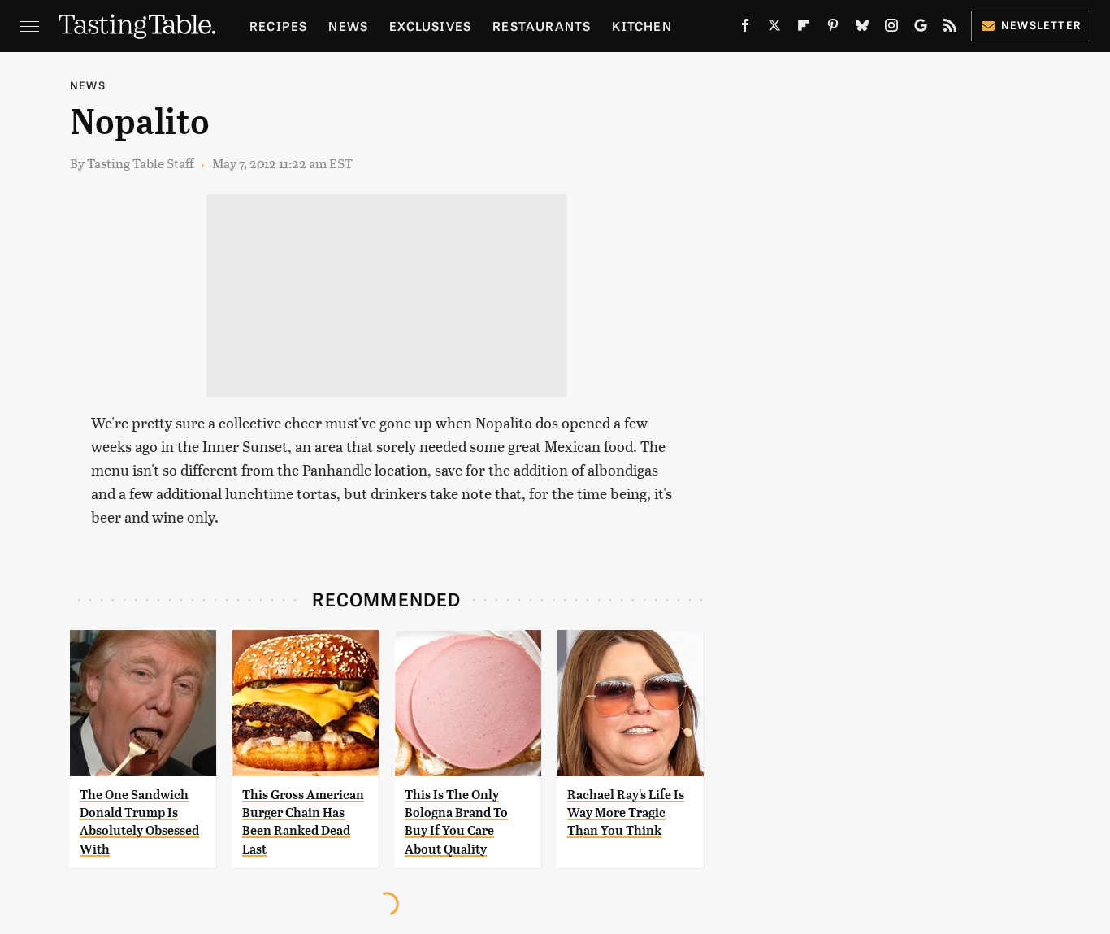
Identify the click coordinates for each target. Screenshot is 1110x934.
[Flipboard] (804, 28)
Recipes (278, 25)
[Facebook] (745, 28)
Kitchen (641, 25)
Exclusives (430, 25)
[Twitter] (774, 28)
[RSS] (950, 28)
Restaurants (541, 25)
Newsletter (1041, 25)
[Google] (921, 28)
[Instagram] (891, 28)
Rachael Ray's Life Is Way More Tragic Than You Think (625, 813)
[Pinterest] (833, 28)
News (348, 25)
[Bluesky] (862, 28)
